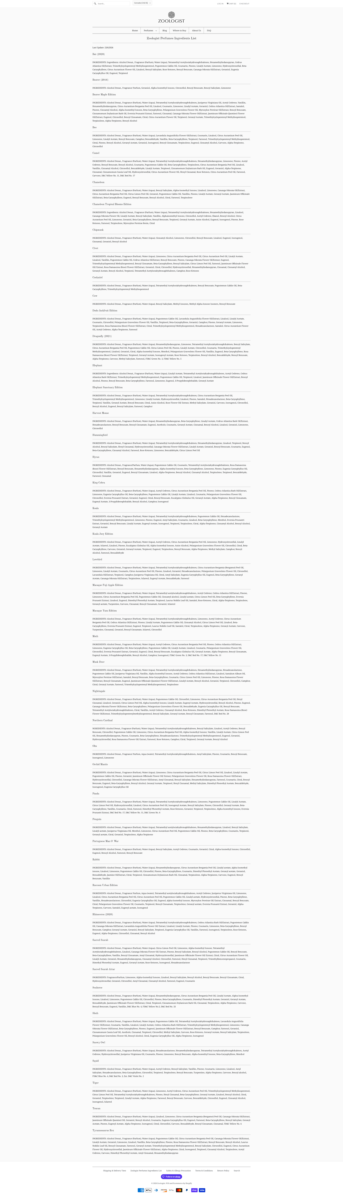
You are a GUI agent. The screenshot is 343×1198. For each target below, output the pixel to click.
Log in (220, 4)
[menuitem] (150, 30)
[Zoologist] (171, 17)
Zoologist (161, 1183)
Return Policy (223, 1170)
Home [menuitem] (135, 30)
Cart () (232, 4)
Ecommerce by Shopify (182, 1183)
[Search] (95, 3)
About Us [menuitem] (196, 30)
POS (167, 1183)
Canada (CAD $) (141, 3)
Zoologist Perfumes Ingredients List (146, 1170)
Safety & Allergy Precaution (178, 1170)
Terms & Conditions (204, 1170)
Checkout (244, 4)
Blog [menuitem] (165, 30)
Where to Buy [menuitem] (179, 30)
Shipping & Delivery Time (114, 1170)
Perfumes (149, 30)
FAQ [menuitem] (209, 30)
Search (237, 1170)
